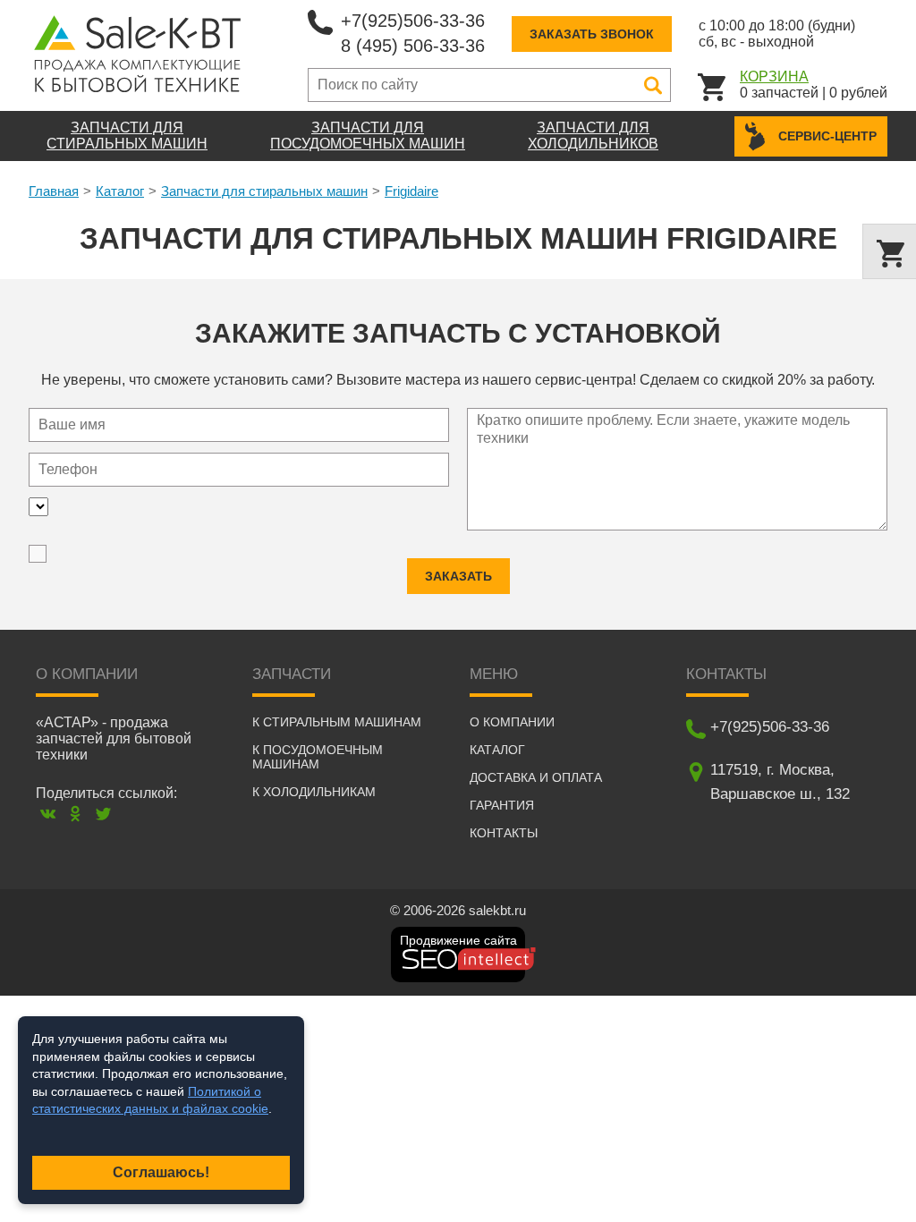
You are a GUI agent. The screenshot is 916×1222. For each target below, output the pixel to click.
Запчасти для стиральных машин (264, 191)
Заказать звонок (592, 34)
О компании (512, 722)
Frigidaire (411, 191)
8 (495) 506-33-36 (413, 45)
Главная (54, 191)
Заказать (458, 576)
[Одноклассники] (76, 814)
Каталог (120, 191)
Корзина (774, 76)
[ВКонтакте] (48, 814)
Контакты (504, 833)
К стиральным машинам (336, 722)
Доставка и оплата (536, 777)
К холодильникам (314, 792)
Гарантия (502, 805)
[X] (103, 814)
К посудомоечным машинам (317, 757)
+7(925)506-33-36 (413, 20)
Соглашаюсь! (161, 1172)
